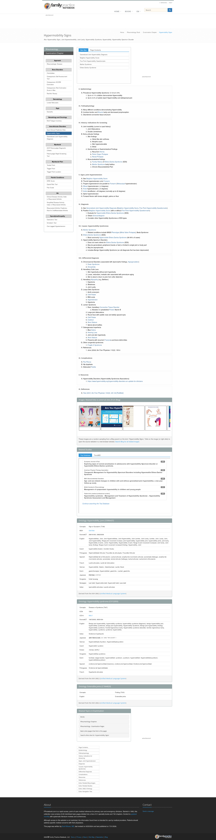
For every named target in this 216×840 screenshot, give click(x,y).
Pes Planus (87, 362)
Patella (93, 367)
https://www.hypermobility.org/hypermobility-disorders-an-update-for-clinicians (115, 381)
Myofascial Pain (57, 162)
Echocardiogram (99, 215)
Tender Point (51, 165)
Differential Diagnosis (85, 772)
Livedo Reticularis (52, 103)
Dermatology (57, 99)
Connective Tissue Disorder (109, 307)
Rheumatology (52, 49)
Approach (57, 60)
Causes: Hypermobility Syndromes (85, 768)
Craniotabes (51, 73)
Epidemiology (83, 750)
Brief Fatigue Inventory (54, 121)
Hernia (102, 152)
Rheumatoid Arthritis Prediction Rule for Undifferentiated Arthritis (57, 209)
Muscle (100, 112)
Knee (85, 188)
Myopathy (94, 279)
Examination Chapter (150, 32)
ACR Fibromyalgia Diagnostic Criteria (56, 149)
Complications (83, 774)
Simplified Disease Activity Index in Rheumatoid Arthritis (56, 203)
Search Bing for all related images (127, 441)
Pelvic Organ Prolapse (100, 154)
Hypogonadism (133, 262)
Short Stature (92, 322)
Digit (57, 108)
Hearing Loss (92, 332)
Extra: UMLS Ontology (85, 789)
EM (138, 11)
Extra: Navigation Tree (85, 791)
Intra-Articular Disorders (57, 126)
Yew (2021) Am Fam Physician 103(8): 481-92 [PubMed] (103, 393)
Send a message (148, 811)
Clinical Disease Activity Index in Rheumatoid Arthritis (57, 198)
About (85, 837)
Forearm (107, 181)
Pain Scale (50, 187)
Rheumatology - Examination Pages (92, 726)
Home (116, 11)
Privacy (78, 837)
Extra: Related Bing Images (87, 783)
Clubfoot (91, 320)
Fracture (108, 340)
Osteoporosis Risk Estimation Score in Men (56, 89)
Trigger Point (51, 168)
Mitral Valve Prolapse (127, 232)
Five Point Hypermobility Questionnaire (92, 61)
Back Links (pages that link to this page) (93, 731)
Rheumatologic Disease (54, 64)
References (82, 780)
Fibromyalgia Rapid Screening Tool (56, 155)
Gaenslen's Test (52, 219)
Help (170, 2)
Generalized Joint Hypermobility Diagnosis (57, 137)
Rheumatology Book (133, 32)
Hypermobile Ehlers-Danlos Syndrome (110, 213)
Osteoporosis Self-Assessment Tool (57, 77)
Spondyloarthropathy (57, 216)
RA (57, 193)
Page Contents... (84, 747)
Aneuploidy (92, 267)
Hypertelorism (93, 299)
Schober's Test (51, 223)
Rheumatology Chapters (88, 722)
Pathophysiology (84, 753)
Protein (111, 310)
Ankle (85, 191)
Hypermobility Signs (53, 133)
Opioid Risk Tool (52, 184)
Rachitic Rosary (52, 93)
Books (128, 11)
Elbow (85, 186)
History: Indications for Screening (85, 757)
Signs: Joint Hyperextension (87, 761)
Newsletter (99, 837)
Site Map (91, 837)
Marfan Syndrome (85, 64)
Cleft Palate (92, 294)
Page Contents (95, 50)
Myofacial (57, 144)
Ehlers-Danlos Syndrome (88, 67)
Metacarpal (121, 183)
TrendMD (97, 455)
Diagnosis (82, 764)
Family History (97, 162)
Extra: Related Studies (85, 786)
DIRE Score (51, 181)
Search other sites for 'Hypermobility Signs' (94, 735)
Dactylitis (50, 112)
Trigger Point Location (54, 172)
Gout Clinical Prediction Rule (56, 130)
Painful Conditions (57, 177)
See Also (83, 50)
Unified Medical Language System (113, 593)
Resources (82, 777)
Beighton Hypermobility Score (89, 58)
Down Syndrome (93, 264)
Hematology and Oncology (57, 117)
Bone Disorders (57, 70)
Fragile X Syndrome (95, 345)
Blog (106, 837)
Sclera (93, 330)
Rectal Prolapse (97, 156)
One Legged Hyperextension (56, 226)
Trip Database (85, 455)
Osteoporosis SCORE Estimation (54, 83)
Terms (73, 837)
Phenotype (115, 232)
